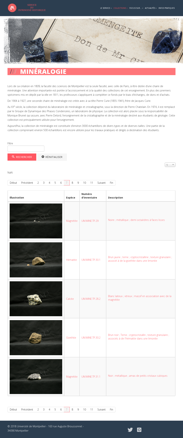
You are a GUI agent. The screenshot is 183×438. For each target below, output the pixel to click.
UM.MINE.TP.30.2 (90, 337)
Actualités (150, 8)
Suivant (101, 182)
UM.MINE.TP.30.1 (90, 259)
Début (13, 182)
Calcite (70, 298)
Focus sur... (135, 8)
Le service (105, 8)
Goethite (71, 337)
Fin (111, 182)
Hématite (71, 259)
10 (84, 182)
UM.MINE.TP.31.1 (90, 376)
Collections (119, 8)
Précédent (27, 182)
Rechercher (23, 157)
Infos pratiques (167, 8)
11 (91, 182)
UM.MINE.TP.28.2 (90, 298)
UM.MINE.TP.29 (89, 220)
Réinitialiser (53, 157)
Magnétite (72, 220)
